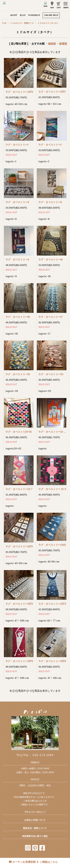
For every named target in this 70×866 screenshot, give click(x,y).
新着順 (63, 43)
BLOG (23, 15)
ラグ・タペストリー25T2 (19, 603)
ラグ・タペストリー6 (17, 202)
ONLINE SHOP (51, 15)
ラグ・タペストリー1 (17, 144)
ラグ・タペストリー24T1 (19, 546)
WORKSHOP (34, 15)
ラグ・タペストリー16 (50, 259)
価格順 (52, 43)
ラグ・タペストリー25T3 (52, 603)
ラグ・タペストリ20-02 (19, 431)
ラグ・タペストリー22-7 (19, 489)
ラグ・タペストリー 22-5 (52, 489)
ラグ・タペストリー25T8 (52, 661)
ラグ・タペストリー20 (50, 374)
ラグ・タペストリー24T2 (19, 91)
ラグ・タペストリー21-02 (52, 431)
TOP (4, 23)
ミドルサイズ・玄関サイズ (22, 23)
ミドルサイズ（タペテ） (48, 23)
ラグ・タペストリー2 (50, 144)
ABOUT (13, 15)
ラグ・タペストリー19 (18, 374)
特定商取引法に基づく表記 (35, 836)
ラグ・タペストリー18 (18, 316)
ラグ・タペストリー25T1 (51, 91)
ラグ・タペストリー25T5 (19, 661)
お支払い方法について (35, 820)
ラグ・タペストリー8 (50, 202)
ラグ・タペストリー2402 (52, 544)
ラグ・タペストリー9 (17, 259)
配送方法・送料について (35, 828)
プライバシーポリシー (35, 812)
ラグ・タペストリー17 (50, 316)
